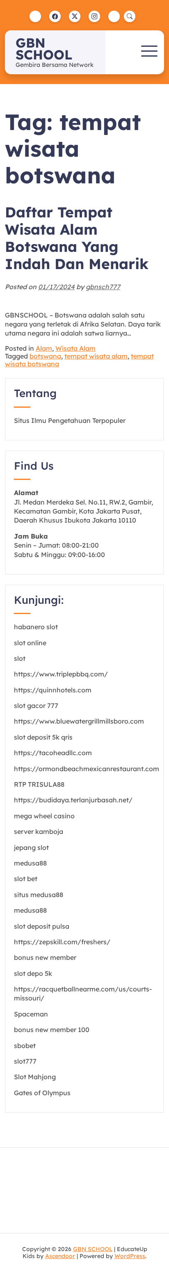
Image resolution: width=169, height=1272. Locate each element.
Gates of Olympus (42, 1093)
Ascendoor (60, 1256)
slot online (30, 643)
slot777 (25, 1061)
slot (19, 658)
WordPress (129, 1256)
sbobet (25, 1045)
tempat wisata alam (96, 356)
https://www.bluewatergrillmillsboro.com (79, 721)
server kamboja (38, 831)
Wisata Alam (75, 348)
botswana (45, 356)
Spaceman (31, 1014)
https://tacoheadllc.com (53, 753)
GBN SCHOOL (44, 48)
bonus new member (45, 957)
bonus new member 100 (51, 1029)
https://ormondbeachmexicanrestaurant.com (86, 769)
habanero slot (36, 627)
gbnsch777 (103, 287)
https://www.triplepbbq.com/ (61, 674)
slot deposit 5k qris (43, 737)
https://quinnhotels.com (52, 690)
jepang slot (31, 847)
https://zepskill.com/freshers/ (62, 942)
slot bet (25, 879)
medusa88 (30, 863)
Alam (44, 348)
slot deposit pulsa (41, 926)
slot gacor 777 (36, 705)
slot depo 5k (33, 973)
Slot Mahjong (35, 1077)
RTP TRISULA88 (39, 784)
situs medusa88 (38, 895)
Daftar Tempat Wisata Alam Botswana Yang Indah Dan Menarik (76, 238)
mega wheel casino (44, 816)
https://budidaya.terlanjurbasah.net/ (73, 800)
